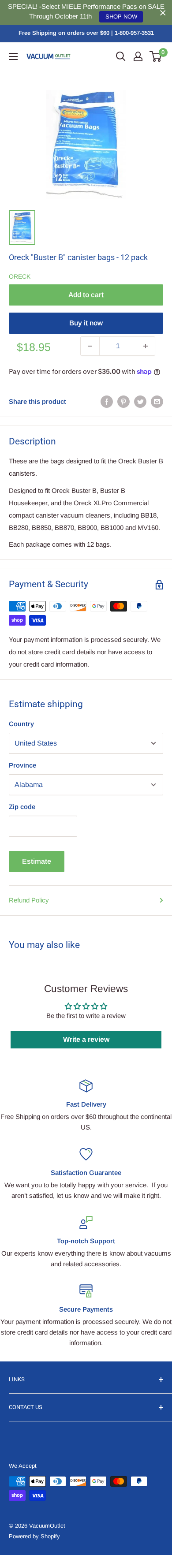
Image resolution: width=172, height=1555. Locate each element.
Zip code (22, 806)
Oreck (19, 276)
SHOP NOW (121, 16)
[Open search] (121, 56)
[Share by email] (157, 401)
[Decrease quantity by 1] (90, 346)
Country (21, 723)
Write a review (86, 1039)
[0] (155, 56)
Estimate (36, 861)
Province (22, 765)
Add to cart (86, 294)
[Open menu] (13, 56)
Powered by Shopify (34, 1536)
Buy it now (86, 323)
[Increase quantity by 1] (145, 346)
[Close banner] (163, 12)
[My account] (138, 56)
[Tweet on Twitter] (140, 401)
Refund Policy (29, 900)
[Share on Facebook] (107, 401)
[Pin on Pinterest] (123, 401)
